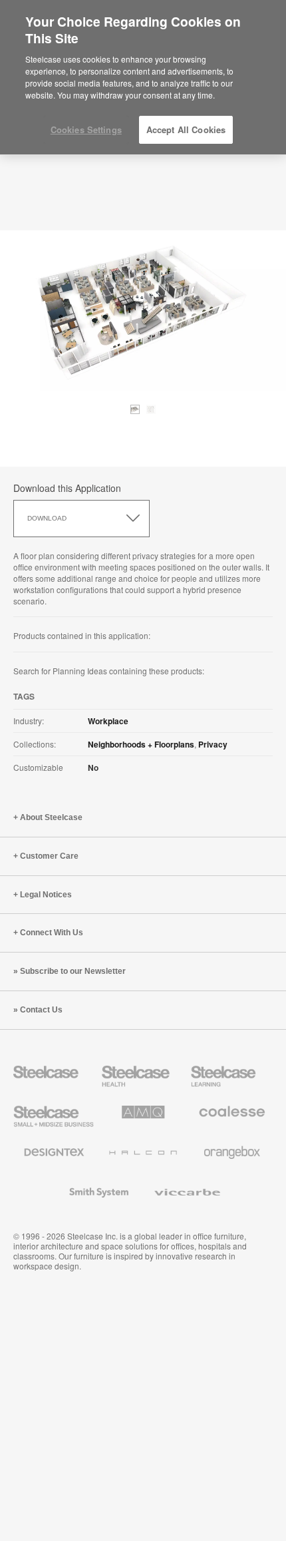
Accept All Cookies (185, 129)
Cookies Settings (86, 129)
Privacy (212, 744)
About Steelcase (51, 817)
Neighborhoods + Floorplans (141, 744)
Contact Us (41, 1009)
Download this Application (67, 488)
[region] (143, 77)
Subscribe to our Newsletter (73, 971)
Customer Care (49, 856)
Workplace (108, 721)
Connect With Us (51, 932)
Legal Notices (46, 894)
